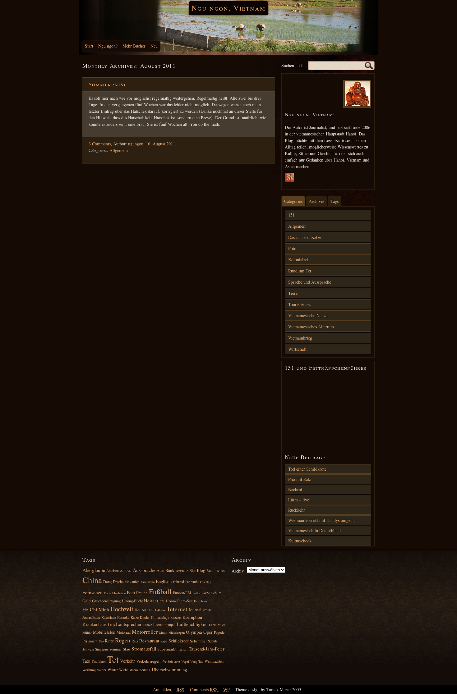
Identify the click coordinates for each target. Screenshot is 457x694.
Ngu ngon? (108, 46)
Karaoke (123, 617)
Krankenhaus (94, 624)
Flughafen (119, 593)
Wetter (101, 670)
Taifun (182, 648)
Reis (135, 640)
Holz (150, 610)
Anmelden (162, 689)
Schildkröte (178, 641)
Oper (208, 632)
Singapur (101, 649)
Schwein (88, 649)
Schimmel (198, 641)
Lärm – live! (299, 500)
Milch (221, 625)
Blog (201, 570)
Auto (160, 570)
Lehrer (147, 625)
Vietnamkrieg (300, 338)
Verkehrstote (171, 661)
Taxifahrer (99, 661)
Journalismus (200, 610)
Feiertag (205, 582)
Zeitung (144, 670)
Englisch (164, 581)
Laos (111, 624)
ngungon (135, 144)
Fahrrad (178, 581)
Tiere (293, 293)
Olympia (194, 632)
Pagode (219, 632)
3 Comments (100, 144)
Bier (192, 570)
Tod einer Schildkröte (307, 469)
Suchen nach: (293, 65)
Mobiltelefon (104, 632)
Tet (113, 659)
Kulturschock (300, 541)
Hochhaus (200, 601)
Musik (163, 632)
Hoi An (140, 609)
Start (89, 46)
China (92, 580)
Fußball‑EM (182, 592)
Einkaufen (132, 581)
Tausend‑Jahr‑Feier (206, 649)
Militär (87, 632)
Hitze (160, 601)
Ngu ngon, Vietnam (228, 8)
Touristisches (299, 304)
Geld (86, 601)
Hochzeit (121, 609)
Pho (101, 641)
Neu (154, 46)
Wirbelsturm (128, 669)
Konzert (175, 617)
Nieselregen (176, 632)
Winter (113, 669)
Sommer (115, 649)
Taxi (86, 661)
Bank (169, 570)
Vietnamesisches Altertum (311, 327)
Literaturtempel (164, 624)
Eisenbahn (148, 582)
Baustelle (182, 570)
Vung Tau (196, 661)
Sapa (163, 641)
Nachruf (295, 489)
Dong (107, 581)
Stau (126, 649)
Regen (122, 640)
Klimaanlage (160, 617)
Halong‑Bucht (132, 600)
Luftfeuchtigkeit (192, 624)
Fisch (107, 593)
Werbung (89, 670)
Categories (293, 201)
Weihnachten (214, 661)
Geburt (216, 593)
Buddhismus (215, 570)
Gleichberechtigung (106, 600)
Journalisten (91, 617)
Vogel (185, 661)
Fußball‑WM (201, 593)
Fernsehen (92, 592)
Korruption (192, 617)
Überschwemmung (169, 669)
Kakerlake (108, 617)
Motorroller (145, 631)
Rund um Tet (299, 271)
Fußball (160, 591)
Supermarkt (167, 649)
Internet (177, 609)
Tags (334, 201)
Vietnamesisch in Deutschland (314, 530)
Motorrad (124, 632)
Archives (316, 201)
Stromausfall (144, 648)
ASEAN (126, 570)
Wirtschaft (297, 349)
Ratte (109, 641)
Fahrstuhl (192, 581)
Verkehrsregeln (149, 661)
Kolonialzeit (299, 260)
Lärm (212, 625)
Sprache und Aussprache (309, 282)
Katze (135, 617)
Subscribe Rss (289, 179)
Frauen (142, 593)
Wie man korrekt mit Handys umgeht (321, 520)
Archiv (238, 571)
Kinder (145, 617)
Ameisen (112, 570)
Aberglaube (93, 570)
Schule (213, 641)
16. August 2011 (160, 144)
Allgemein (118, 150)
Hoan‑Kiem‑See (179, 601)
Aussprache (144, 570)
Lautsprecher (128, 624)
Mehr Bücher (133, 46)
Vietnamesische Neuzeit (309, 315)
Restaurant (149, 640)
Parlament (89, 640)
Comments (204, 689)
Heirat (150, 600)
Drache (118, 581)
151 (291, 215)
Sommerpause (108, 84)
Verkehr (127, 661)
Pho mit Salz (299, 479)
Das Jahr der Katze (304, 237)
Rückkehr (296, 510)
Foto (292, 248)
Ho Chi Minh (95, 609)
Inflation (160, 610)
